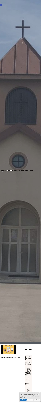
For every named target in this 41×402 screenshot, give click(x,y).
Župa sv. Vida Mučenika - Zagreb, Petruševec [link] (16, 171)
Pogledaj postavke (36, 399)
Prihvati (23, 399)
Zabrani (30, 399)
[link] (1, 5)
